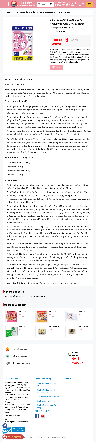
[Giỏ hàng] (89, 4)
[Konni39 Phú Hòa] (23, 4)
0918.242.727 (17, 416)
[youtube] (43, 416)
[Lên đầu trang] (91, 437)
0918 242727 (62, 5)
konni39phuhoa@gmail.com (16, 422)
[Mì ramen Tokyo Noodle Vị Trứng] (42, 316)
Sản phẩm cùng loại (14, 291)
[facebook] (37, 416)
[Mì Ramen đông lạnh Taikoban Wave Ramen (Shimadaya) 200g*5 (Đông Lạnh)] (42, 331)
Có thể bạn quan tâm (15, 305)
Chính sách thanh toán (46, 401)
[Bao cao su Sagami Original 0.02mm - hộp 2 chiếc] (72, 316)
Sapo (70, 437)
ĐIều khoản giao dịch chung (48, 397)
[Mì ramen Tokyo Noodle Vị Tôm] (12, 316)
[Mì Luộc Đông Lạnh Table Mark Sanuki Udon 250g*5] (72, 331)
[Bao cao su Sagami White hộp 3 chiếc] (12, 331)
